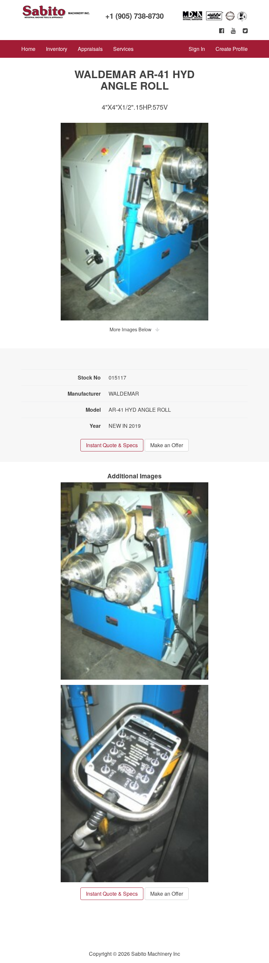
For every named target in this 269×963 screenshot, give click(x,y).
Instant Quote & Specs (112, 445)
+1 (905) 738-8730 (134, 16)
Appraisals (90, 49)
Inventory (56, 49)
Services (123, 49)
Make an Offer (166, 445)
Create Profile (232, 49)
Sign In (197, 49)
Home (28, 49)
